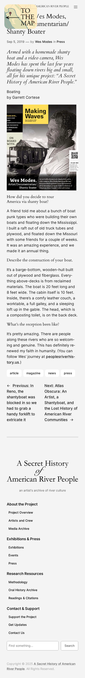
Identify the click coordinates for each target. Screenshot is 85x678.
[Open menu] (75, 7)
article (14, 373)
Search (70, 645)
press (68, 373)
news (52, 373)
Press (61, 41)
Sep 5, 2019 (15, 41)
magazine (33, 373)
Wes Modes (43, 41)
